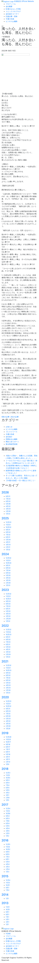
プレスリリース (11, 432)
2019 (5, 733)
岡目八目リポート (12, 442)
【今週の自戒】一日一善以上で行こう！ (21, 480)
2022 (5, 625)
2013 (5, 903)
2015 (5, 876)
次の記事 (15, 417)
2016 (5, 840)
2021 (5, 661)
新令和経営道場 (11, 444)
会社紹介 (9, 437)
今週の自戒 (10, 434)
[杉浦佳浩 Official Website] (8, 928)
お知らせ (9, 427)
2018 (5, 769)
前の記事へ (7, 417)
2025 (5, 518)
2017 (5, 804)
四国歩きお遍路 (11, 439)
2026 (5, 492)
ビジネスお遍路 (11, 429)
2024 (5, 554)
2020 (5, 697)
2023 (5, 590)
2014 (5, 894)
